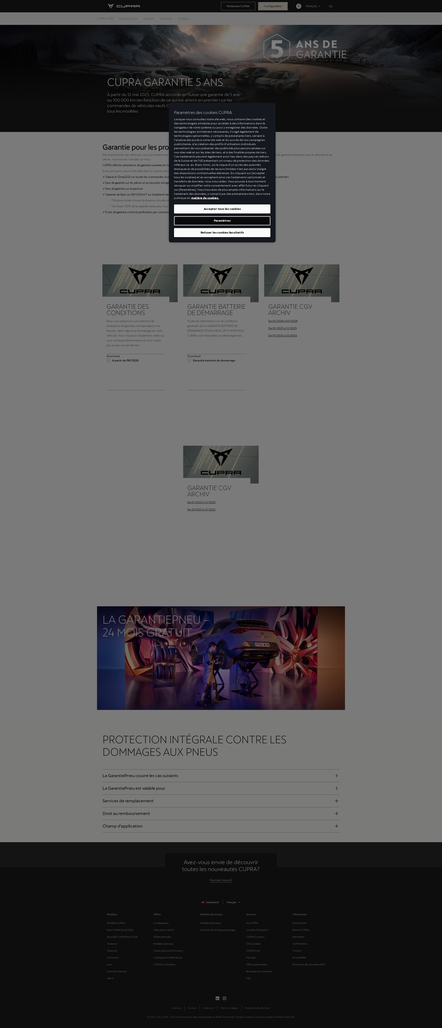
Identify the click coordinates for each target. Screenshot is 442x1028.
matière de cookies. (205, 198)
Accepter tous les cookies (222, 209)
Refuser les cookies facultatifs (222, 232)
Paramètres (222, 220)
